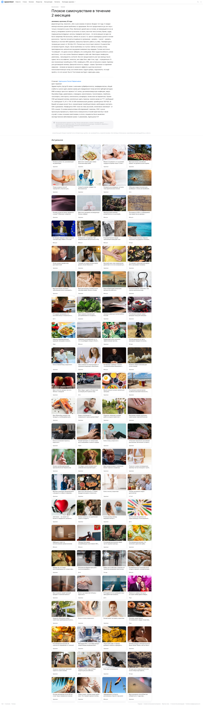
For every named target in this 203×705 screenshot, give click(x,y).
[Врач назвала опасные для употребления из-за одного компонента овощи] (89, 308)
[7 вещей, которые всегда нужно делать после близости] (89, 258)
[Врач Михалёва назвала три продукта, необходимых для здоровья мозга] (63, 410)
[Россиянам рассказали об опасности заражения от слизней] (63, 638)
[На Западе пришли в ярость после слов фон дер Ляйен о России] (63, 232)
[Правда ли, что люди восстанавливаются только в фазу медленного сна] (63, 562)
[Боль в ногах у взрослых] (114, 486)
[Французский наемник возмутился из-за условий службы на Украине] (114, 207)
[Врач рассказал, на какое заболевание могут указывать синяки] (63, 283)
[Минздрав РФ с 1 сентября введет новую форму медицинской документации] (89, 638)
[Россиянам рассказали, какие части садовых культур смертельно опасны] (114, 537)
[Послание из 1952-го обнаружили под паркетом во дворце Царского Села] (139, 207)
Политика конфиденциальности (193, 703)
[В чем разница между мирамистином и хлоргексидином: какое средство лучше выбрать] (114, 511)
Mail (2, 703)
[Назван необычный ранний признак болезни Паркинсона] (63, 461)
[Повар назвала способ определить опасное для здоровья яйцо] (63, 182)
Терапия (63, 6)
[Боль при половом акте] (114, 664)
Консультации (55, 6)
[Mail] (2, 2)
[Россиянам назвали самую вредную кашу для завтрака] (139, 308)
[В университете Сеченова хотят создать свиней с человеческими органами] (139, 562)
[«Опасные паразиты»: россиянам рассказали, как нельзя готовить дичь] (139, 435)
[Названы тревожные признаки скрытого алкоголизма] (63, 664)
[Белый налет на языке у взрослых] (114, 613)
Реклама (13, 703)
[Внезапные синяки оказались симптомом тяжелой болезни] (139, 410)
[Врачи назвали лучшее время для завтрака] (114, 385)
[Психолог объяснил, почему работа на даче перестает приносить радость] (114, 410)
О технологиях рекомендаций (177, 703)
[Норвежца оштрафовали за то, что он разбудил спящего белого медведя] (89, 334)
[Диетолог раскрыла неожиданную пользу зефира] (89, 207)
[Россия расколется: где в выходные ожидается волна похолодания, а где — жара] (139, 334)
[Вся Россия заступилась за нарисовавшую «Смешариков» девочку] (139, 511)
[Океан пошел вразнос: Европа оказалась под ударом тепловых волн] (139, 232)
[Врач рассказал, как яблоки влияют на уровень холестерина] (139, 156)
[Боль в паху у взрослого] (114, 435)
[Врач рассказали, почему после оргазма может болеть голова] (89, 283)
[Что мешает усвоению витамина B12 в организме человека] (139, 258)
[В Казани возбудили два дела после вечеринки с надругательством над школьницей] (89, 562)
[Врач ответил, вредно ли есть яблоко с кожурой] (63, 385)
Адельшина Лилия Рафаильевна (70, 81)
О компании (7, 703)
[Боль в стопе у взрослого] (89, 613)
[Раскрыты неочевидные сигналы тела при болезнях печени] (114, 182)
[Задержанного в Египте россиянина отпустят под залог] (114, 689)
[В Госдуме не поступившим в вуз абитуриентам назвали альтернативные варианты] (114, 587)
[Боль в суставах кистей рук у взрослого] (89, 587)
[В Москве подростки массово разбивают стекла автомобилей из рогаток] (139, 182)
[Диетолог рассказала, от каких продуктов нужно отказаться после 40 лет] (89, 486)
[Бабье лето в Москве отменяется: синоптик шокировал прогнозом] (114, 562)
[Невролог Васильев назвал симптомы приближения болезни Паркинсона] (63, 613)
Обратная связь (165, 703)
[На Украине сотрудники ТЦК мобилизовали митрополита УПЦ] (89, 232)
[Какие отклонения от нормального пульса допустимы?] (89, 410)
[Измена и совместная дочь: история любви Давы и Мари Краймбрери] (139, 587)
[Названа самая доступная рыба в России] (114, 308)
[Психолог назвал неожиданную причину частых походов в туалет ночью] (139, 461)
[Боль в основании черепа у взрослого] (63, 435)
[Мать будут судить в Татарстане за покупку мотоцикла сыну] (89, 385)
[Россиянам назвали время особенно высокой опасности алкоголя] (139, 385)
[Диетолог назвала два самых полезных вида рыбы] (89, 156)
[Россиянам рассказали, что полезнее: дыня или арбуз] (139, 537)
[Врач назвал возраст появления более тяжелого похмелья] (114, 461)
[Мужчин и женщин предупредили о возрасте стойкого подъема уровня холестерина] (63, 486)
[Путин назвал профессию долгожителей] (63, 258)
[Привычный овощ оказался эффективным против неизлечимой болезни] (114, 334)
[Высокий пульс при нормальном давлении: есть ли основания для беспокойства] (114, 258)
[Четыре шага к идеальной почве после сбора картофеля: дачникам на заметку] (139, 664)
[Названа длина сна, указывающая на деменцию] (63, 156)
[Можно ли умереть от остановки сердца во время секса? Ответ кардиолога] (114, 156)
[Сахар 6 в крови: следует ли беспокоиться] (89, 182)
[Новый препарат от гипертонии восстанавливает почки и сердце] (89, 435)
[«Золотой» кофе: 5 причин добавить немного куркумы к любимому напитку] (114, 638)
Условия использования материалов (152, 703)
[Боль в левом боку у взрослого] (63, 359)
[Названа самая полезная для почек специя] (139, 359)
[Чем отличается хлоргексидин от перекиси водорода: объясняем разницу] (89, 359)
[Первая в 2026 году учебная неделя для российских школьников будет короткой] (89, 664)
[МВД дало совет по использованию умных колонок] (63, 537)
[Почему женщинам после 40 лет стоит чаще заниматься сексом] (63, 689)
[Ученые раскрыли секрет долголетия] (139, 486)
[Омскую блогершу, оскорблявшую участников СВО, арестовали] (89, 537)
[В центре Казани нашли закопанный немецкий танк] (114, 232)
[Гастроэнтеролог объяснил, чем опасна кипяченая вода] (139, 283)
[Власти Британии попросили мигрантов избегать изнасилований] (114, 283)
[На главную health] (8, 2)
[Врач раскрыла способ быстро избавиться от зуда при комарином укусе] (139, 689)
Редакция (140, 703)
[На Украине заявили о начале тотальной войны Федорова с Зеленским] (114, 359)
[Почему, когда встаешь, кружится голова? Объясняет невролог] (63, 207)
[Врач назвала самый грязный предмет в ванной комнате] (63, 587)
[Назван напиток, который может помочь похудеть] (89, 511)
